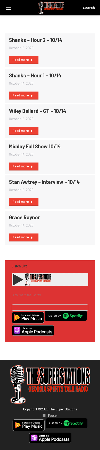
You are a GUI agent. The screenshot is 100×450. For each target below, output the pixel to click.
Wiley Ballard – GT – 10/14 (37, 111)
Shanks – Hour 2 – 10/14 (36, 40)
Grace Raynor (24, 217)
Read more (21, 60)
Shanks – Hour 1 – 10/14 (35, 75)
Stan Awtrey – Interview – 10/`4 (44, 182)
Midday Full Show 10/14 (35, 146)
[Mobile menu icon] (8, 7)
